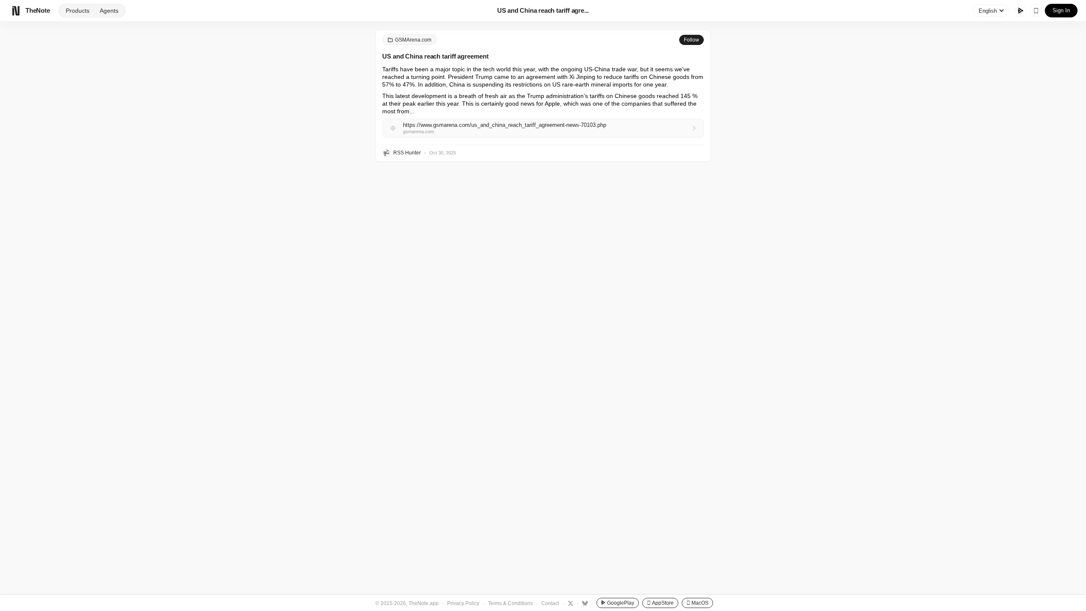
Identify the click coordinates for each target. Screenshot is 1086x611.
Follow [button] (691, 40)
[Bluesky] (584, 603)
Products (78, 10)
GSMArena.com (413, 40)
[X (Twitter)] (569, 603)
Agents (109, 10)
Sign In (1061, 10)
